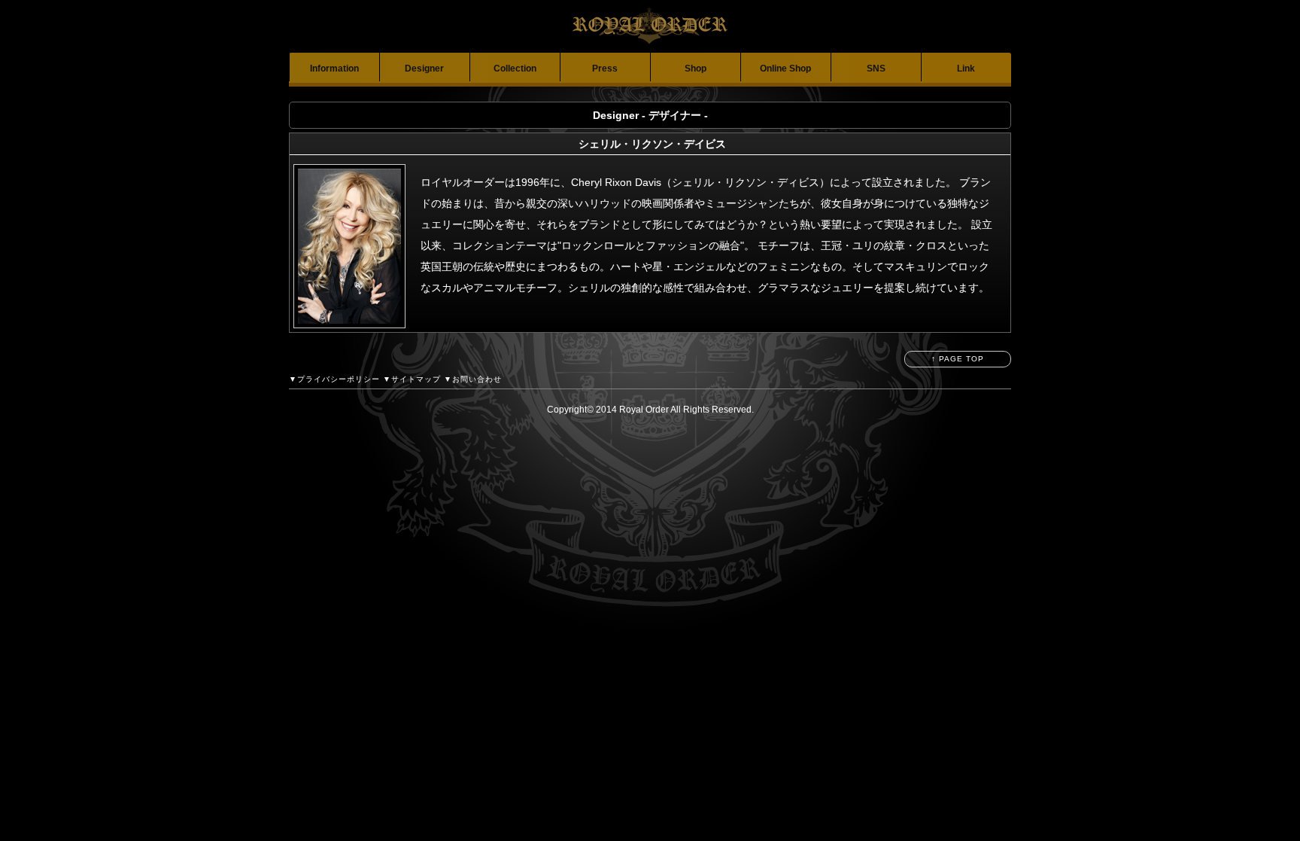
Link (966, 68)
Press (605, 68)
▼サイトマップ (412, 379)
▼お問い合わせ (473, 379)
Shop (695, 68)
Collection (515, 68)
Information (334, 68)
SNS (876, 68)
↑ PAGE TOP (957, 359)
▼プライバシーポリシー (334, 379)
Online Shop (785, 68)
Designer (424, 68)
